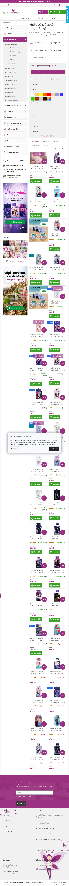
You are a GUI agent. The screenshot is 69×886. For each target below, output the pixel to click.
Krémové (41, 102)
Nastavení (15, 449)
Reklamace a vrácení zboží (46, 834)
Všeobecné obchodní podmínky (47, 828)
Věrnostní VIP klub (43, 823)
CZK (54, 4)
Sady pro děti (9, 92)
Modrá (35, 102)
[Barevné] (49, 98)
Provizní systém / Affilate (45, 845)
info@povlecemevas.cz (10, 871)
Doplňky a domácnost (14, 123)
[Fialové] (57, 94)
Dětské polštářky (10, 88)
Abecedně (46, 145)
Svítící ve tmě (12, 64)
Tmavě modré (37, 106)
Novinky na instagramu (46, 869)
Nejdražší (55, 141)
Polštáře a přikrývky (10, 837)
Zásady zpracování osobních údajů (49, 839)
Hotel (9, 135)
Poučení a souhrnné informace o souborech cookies (51, 816)
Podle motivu (12, 56)
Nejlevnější (46, 141)
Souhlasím (54, 449)
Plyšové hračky (10, 84)
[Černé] (45, 98)
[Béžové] (37, 94)
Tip (53, 79)
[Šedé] (41, 98)
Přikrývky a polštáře (11, 72)
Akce (42, 79)
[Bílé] (33, 94)
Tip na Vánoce (60, 79)
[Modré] (61, 94)
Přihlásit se (21, 803)
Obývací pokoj (11, 117)
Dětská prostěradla (11, 68)
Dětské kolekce (10, 96)
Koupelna (10, 111)
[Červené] (49, 94)
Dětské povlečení (11, 44)
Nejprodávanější (35, 145)
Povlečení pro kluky (14, 52)
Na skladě (36, 79)
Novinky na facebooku (46, 865)
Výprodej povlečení (13, 152)
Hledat (44, 12)
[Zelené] (33, 98)
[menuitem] (7, 18)
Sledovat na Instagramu (16, 261)
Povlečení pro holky (14, 48)
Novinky (9, 28)
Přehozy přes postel (11, 100)
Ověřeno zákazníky (44, 850)
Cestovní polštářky (11, 80)
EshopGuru (62, 882)
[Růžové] (53, 94)
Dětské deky (9, 76)
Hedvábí (9, 141)
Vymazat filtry (47, 136)
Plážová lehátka (12, 129)
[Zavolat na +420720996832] (5, 4)
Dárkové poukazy (13, 147)
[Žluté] (41, 94)
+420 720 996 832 (9, 873)
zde (47, 444)
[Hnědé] (37, 98)
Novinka (48, 79)
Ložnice (9, 34)
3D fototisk (11, 60)
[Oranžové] (45, 94)
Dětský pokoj (11, 39)
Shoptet (63, 884)
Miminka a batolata (14, 105)
